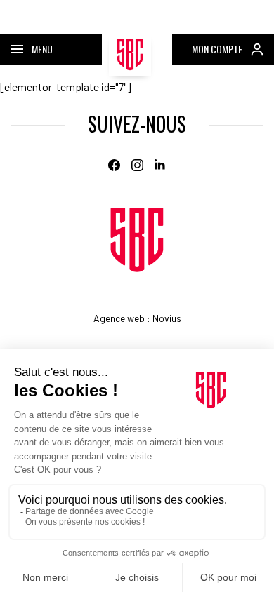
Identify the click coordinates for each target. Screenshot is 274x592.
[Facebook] (114, 165)
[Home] (137, 239)
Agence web (119, 318)
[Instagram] (137, 165)
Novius (166, 318)
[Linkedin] (161, 165)
